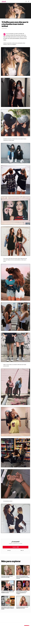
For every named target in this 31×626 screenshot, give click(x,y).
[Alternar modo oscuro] (28, 1)
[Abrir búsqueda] (26, 1)
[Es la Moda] (4, 1)
